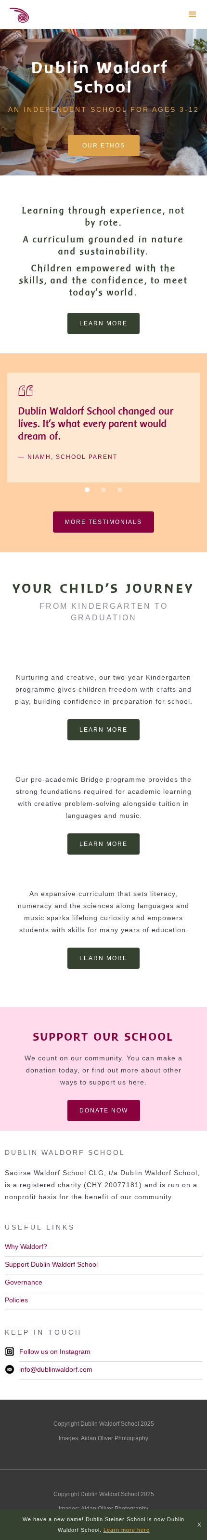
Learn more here (127, 1530)
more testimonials (103, 522)
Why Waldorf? (26, 1246)
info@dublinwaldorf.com (55, 1369)
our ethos (103, 145)
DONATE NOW (103, 1110)
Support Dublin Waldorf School (51, 1264)
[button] (192, 14)
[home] (14, 17)
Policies (16, 1300)
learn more (103, 323)
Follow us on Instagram (55, 1351)
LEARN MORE (103, 729)
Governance (23, 1282)
